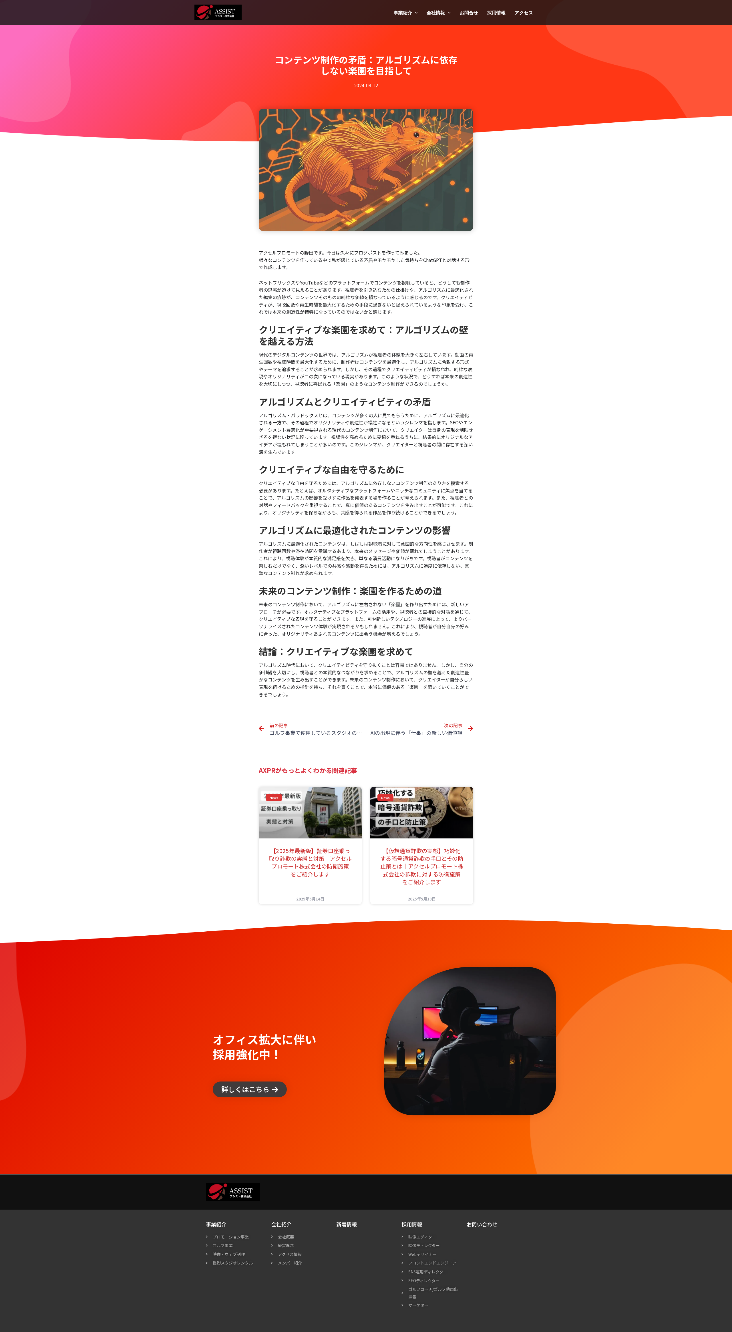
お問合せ (469, 12)
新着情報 (346, 1224)
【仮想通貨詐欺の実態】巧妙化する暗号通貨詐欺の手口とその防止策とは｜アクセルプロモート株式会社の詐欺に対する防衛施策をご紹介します (421, 866)
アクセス (524, 12)
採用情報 (496, 12)
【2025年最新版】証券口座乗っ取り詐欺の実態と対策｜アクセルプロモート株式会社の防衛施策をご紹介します (310, 862)
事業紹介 (403, 12)
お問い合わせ (482, 1224)
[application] (415, 12)
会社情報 (436, 12)
